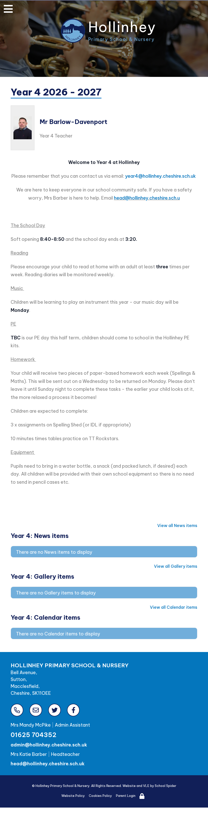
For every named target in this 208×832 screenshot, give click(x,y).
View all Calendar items (173, 607)
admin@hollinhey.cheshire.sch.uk (49, 745)
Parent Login (125, 796)
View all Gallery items (175, 566)
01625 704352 (33, 735)
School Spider (165, 786)
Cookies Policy (100, 796)
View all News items (177, 525)
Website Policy (73, 796)
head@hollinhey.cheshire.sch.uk (47, 764)
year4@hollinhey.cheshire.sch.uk (160, 176)
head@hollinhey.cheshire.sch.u (147, 198)
